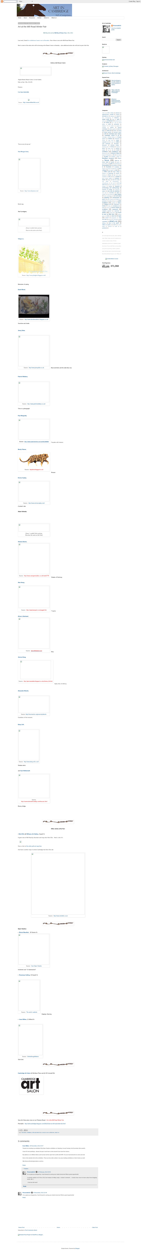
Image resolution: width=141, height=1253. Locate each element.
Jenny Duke (21, 330)
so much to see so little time (47, 1132)
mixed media (112, 184)
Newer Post (21, 1227)
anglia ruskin (105, 119)
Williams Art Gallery (32, 834)
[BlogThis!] (21, 1130)
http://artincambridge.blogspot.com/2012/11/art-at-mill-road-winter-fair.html (45, 1123)
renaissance (116, 204)
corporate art (105, 142)
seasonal (115, 209)
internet (104, 168)
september (116, 210)
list (113, 176)
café (105, 134)
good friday (104, 163)
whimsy (104, 223)
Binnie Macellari (24, 932)
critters (117, 142)
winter (114, 224)
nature (103, 191)
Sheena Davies (22, 541)
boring (119, 130)
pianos (103, 199)
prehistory (104, 201)
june (120, 170)
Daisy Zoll (21, 724)
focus (107, 160)
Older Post (95, 1227)
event (117, 150)
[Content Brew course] (111, 258)
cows (112, 142)
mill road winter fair (36, 1132)
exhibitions (29, 1132)
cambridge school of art (112, 135)
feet (108, 153)
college (117, 140)
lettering (104, 175)
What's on (54, 18)
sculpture (105, 209)
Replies (26, 1168)
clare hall (110, 140)
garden (112, 162)
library (109, 175)
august (117, 125)
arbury (103, 120)
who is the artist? (114, 223)
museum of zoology (107, 189)
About (25, 18)
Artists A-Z (46, 18)
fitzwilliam (106, 156)
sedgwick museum (106, 210)
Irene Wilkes (22, 1019)
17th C (103, 112)
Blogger (77, 1248)
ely (112, 150)
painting (106, 197)
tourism (107, 217)
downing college (114, 145)
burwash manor (117, 132)
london (118, 176)
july (116, 170)
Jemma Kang (22, 657)
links (110, 176)
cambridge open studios (114, 134)
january (109, 168)
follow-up (117, 160)
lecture (117, 173)
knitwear (104, 173)
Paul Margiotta (22, 415)
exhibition (105, 151)
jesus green (110, 170)
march (103, 179)
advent (117, 114)
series (104, 212)
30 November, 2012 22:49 (40, 1192)
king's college (116, 171)
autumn (112, 127)
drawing (112, 146)
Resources (32, 18)
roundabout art (116, 205)
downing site (105, 146)
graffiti (110, 163)
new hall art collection (113, 191)
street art (114, 216)
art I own (114, 122)
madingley (117, 178)
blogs (103, 130)
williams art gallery (106, 224)
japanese (115, 168)
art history (106, 122)
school (107, 207)
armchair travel (118, 120)
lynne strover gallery (107, 178)
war (109, 219)
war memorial (114, 219)
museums (117, 189)
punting (113, 202)
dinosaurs (104, 145)
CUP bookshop (106, 143)
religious (119, 202)
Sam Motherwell (25, 770)
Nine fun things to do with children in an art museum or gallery (116, 82)
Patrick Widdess (23, 376)
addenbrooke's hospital (107, 114)
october (104, 194)
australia (104, 127)
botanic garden (107, 132)
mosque (104, 186)
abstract (118, 112)
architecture (110, 121)
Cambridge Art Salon (24, 1073)
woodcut (110, 226)
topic (119, 216)
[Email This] (20, 1130)
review (104, 206)
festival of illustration (106, 154)
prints (110, 201)
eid (108, 150)
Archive (39, 18)
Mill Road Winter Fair (60, 33)
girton (118, 162)
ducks (103, 148)
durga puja (110, 148)
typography (113, 217)
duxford (117, 148)
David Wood (21, 289)
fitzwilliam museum (108, 158)
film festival (119, 154)
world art (117, 226)
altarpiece (116, 117)
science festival (115, 207)
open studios (118, 194)
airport (118, 116)
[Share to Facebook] (25, 1130)
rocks (109, 205)
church (103, 140)
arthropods (116, 124)
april (118, 119)
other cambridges (108, 195)
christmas (117, 138)
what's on (57, 1132)
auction (112, 125)
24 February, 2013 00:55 (44, 1172)
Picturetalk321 (31, 1172)
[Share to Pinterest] (27, 1130)
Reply (24, 1165)
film (114, 154)
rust (103, 207)
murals (110, 186)
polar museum (110, 199)
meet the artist (115, 179)
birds (118, 129)
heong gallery (105, 165)
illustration (108, 167)
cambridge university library (108, 137)
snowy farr (111, 212)
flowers (119, 158)
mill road (113, 183)
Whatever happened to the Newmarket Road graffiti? (116, 101)
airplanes (113, 116)
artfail (109, 124)
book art (109, 130)
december (24, 1132)
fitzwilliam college (115, 156)
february (104, 153)
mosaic (118, 184)
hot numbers (114, 165)
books (114, 130)
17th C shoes (110, 112)
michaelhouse (105, 183)
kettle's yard (107, 171)
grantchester (117, 163)
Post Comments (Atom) (31, 1230)
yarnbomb (104, 228)
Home (19, 18)
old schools (110, 194)
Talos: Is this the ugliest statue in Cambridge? (115, 91)
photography (116, 197)
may (109, 179)
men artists (105, 181)
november (111, 192)
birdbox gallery (112, 129)
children (110, 138)
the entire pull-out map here (34, 846)
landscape (110, 173)
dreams (118, 146)
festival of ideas (115, 153)
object (118, 192)
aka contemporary (106, 117)
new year (104, 192)
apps (113, 119)
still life (107, 216)
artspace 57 (105, 125)
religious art (107, 204)
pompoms (117, 199)
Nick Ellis (21, 834)
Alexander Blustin (23, 691)
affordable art (105, 116)
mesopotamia (116, 181)
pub (115, 201)
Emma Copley (22, 478)
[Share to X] (23, 1130)
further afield (105, 162)
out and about (117, 196)
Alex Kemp (21, 582)
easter (103, 150)
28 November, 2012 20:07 (36, 1146)
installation (116, 166)
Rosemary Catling (24, 975)
